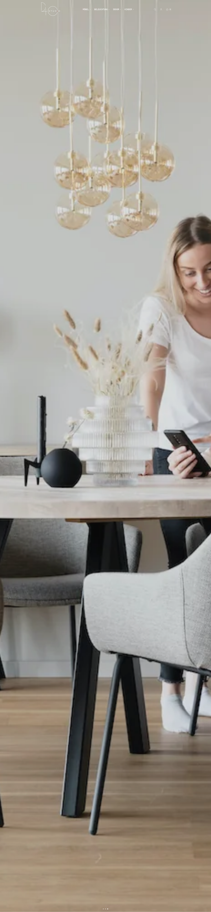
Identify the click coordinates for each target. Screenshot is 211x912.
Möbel (86, 9)
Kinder (128, 9)
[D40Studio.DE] (51, 9)
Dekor (116, 9)
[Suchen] (155, 9)
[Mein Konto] (161, 9)
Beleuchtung (101, 9)
